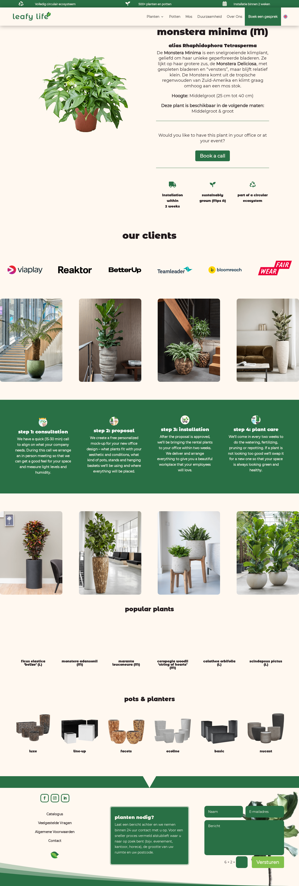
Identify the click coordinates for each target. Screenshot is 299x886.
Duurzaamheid (209, 16)
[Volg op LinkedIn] (65, 798)
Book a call (212, 156)
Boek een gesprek (263, 16)
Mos (188, 16)
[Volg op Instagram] (55, 798)
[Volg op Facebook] (44, 798)
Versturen (267, 862)
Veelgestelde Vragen (55, 823)
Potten (174, 16)
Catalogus (54, 814)
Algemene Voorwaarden (55, 832)
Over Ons (234, 16)
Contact (54, 841)
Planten (153, 16)
